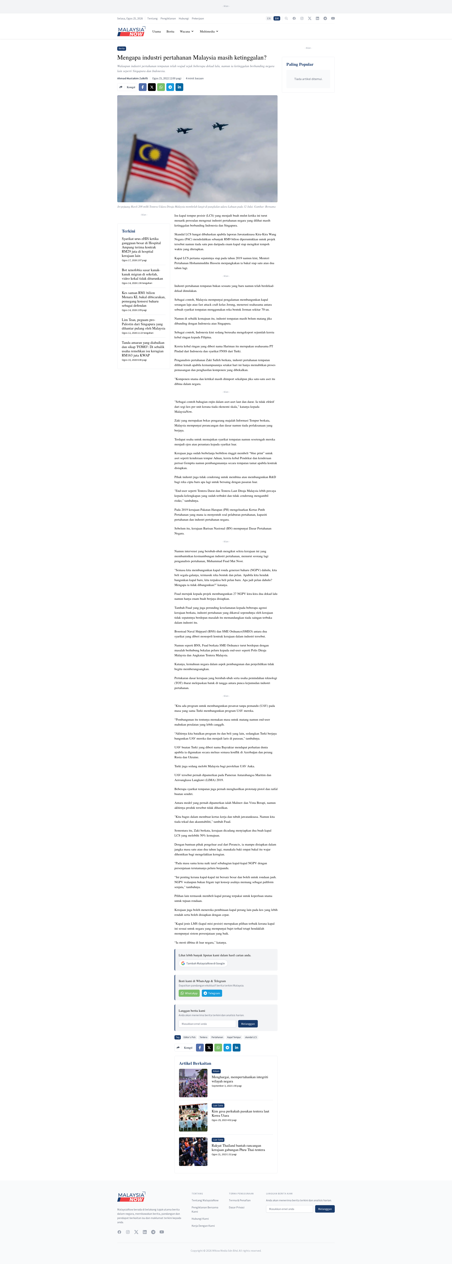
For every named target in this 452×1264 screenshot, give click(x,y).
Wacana (185, 31)
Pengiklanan (168, 18)
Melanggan (248, 1024)
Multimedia (207, 31)
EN (269, 18)
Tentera (203, 1037)
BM (277, 18)
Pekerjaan (198, 18)
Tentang (152, 18)
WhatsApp (191, 993)
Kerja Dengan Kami (203, 1225)
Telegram (214, 993)
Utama (156, 31)
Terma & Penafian (240, 1200)
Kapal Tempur (234, 1037)
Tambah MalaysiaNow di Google (205, 963)
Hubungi (184, 18)
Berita (170, 31)
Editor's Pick (189, 1037)
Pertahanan (217, 1037)
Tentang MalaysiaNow (205, 1200)
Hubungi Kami (200, 1218)
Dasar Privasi (236, 1207)
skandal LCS (251, 1037)
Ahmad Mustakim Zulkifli (132, 78)
